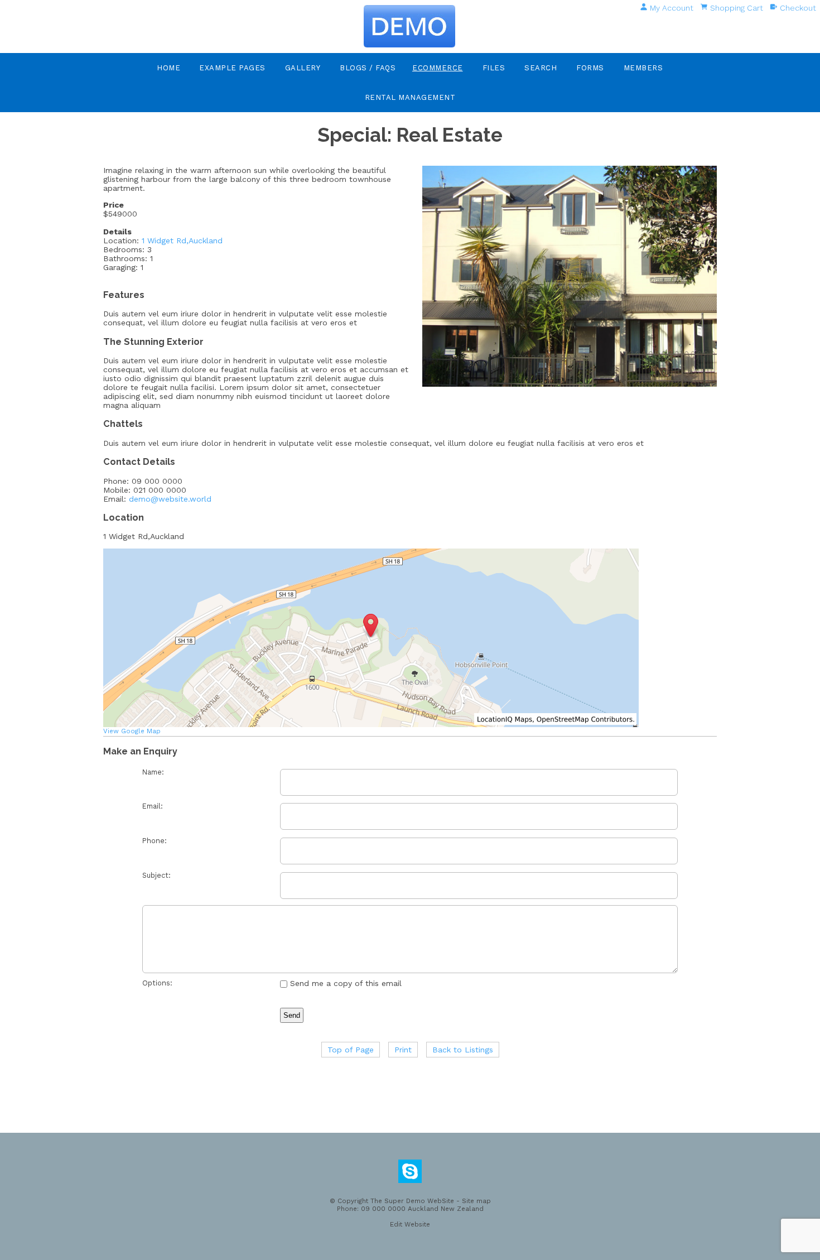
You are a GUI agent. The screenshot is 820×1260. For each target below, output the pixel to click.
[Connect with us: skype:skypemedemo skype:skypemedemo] (410, 1174)
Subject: (156, 875)
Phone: (154, 840)
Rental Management (410, 97)
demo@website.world (170, 498)
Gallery (303, 68)
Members (643, 68)
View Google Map (132, 731)
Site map (476, 1201)
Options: (157, 983)
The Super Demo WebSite (412, 1201)
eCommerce (437, 68)
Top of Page (350, 1049)
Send (291, 1015)
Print (403, 1049)
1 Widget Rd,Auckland (182, 240)
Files (494, 68)
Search (540, 68)
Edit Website (410, 1224)
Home (168, 68)
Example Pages (232, 68)
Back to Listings (462, 1049)
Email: (152, 806)
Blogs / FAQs (367, 68)
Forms (590, 68)
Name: (153, 772)
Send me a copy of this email (344, 983)
